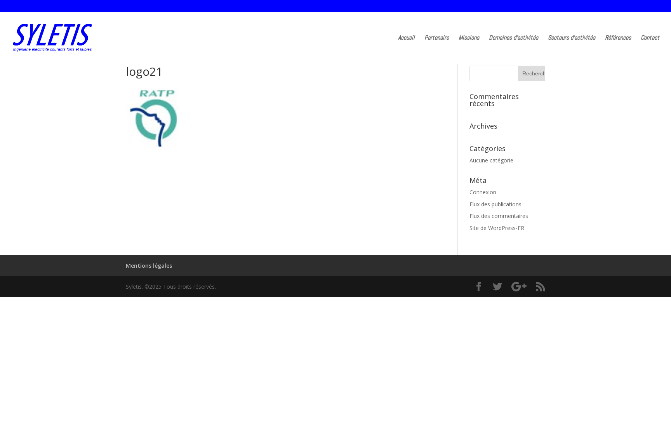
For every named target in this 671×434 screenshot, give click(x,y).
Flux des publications (495, 204)
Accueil (406, 38)
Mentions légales (149, 265)
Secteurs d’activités (571, 38)
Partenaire (436, 38)
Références (618, 38)
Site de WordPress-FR (496, 228)
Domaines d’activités (513, 38)
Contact (650, 38)
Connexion (482, 192)
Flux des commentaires (498, 216)
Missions (469, 38)
